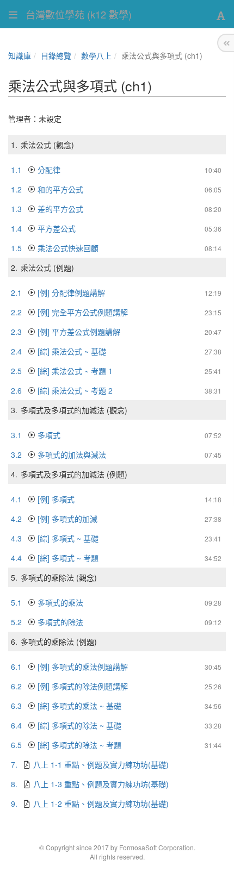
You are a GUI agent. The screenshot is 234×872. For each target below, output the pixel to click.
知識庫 (19, 55)
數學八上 (96, 55)
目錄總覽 (56, 55)
